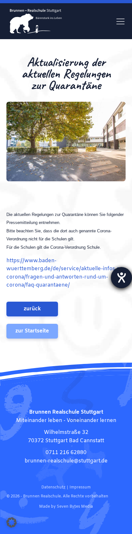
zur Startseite (32, 331)
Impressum (80, 487)
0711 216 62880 (66, 452)
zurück (32, 309)
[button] (11, 522)
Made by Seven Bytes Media (66, 506)
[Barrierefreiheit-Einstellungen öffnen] (121, 277)
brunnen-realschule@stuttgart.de (66, 461)
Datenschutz (53, 487)
